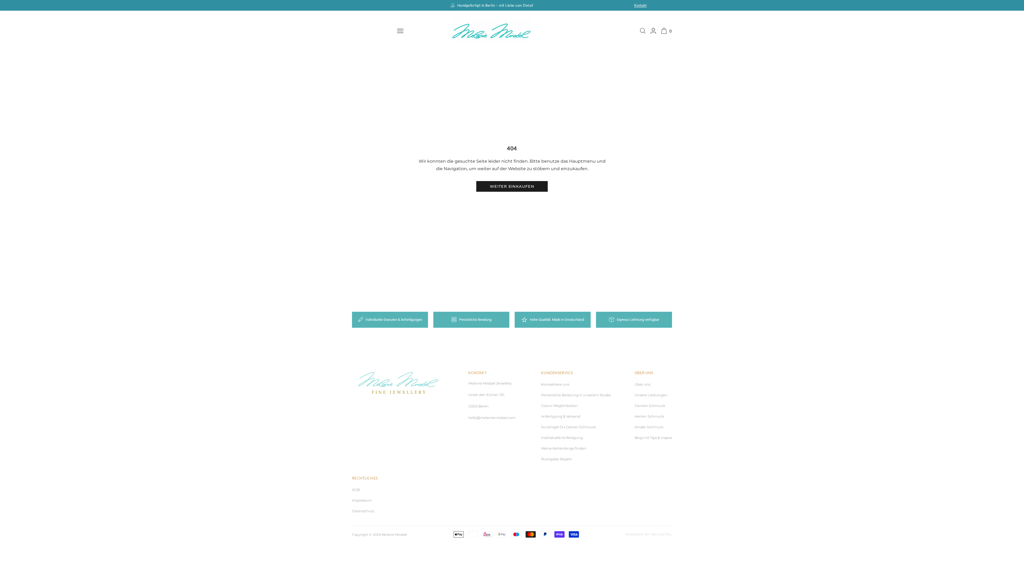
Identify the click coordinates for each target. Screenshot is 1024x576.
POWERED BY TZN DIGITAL (649, 534)
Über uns (642, 384)
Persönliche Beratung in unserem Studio (576, 395)
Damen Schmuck (650, 405)
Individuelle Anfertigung (562, 437)
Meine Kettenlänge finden (563, 448)
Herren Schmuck (649, 416)
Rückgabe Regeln (556, 459)
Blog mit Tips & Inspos (653, 437)
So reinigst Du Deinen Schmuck (568, 427)
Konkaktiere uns (555, 384)
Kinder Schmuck (649, 427)
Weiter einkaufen (512, 186)
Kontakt (640, 5)
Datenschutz (363, 511)
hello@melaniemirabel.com (492, 417)
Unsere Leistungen (651, 395)
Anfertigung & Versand (560, 416)
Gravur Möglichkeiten (559, 405)
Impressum (362, 500)
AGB (356, 489)
